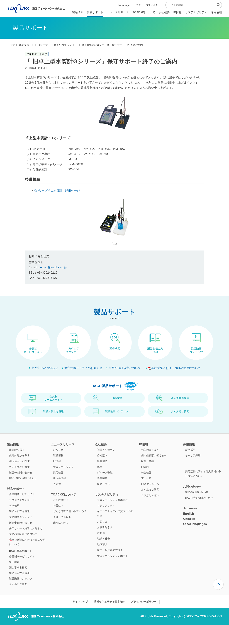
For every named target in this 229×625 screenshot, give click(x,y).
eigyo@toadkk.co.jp (53, 267)
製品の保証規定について (125, 367)
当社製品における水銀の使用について (176, 367)
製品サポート (26, 45)
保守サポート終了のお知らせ (55, 45)
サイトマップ (80, 601)
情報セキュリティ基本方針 (109, 601)
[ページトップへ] (218, 584)
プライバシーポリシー (144, 601)
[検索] (218, 5)
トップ (11, 45)
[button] (124, 5)
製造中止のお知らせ (45, 367)
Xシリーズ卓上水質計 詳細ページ (57, 190)
